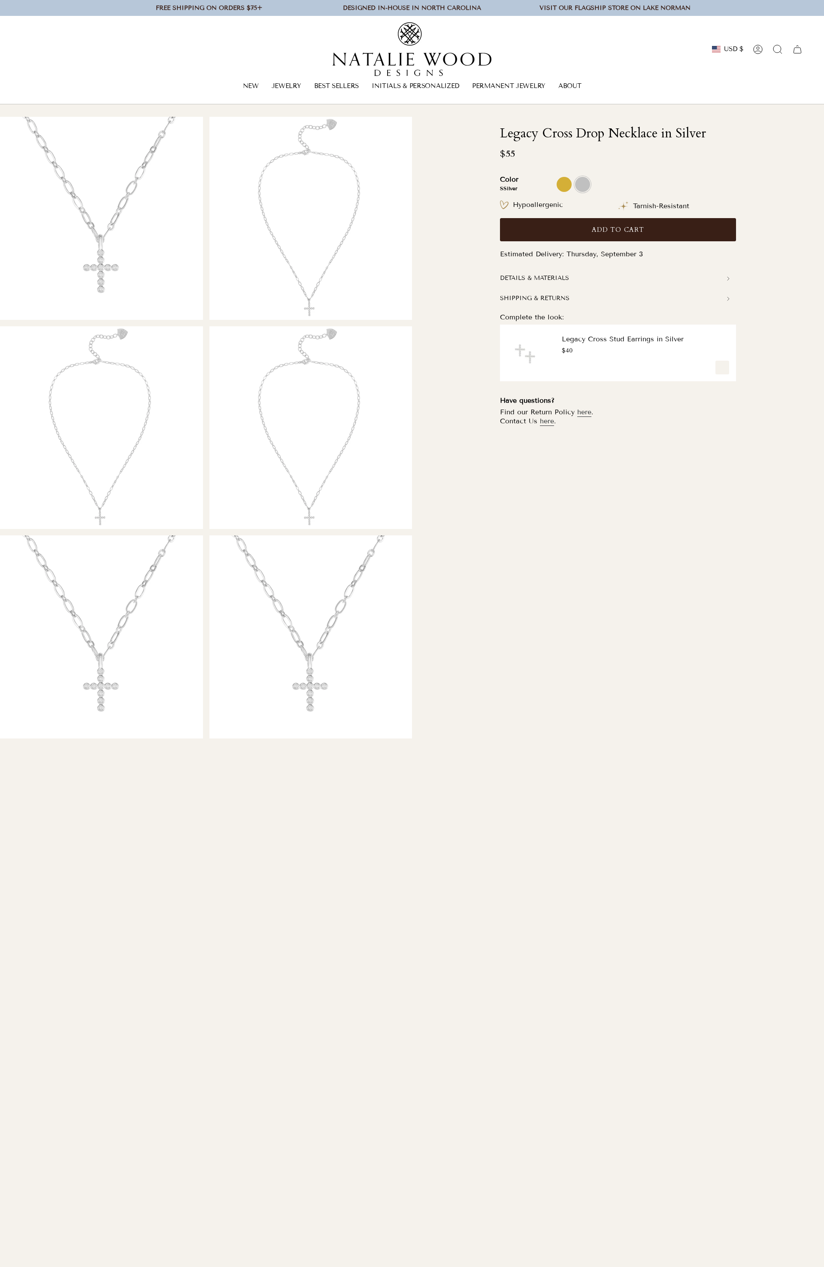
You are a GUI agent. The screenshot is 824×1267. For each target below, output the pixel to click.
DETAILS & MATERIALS (534, 278)
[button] (286, 86)
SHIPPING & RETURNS (535, 298)
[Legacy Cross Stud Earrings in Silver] (525, 353)
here (584, 412)
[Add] (722, 367)
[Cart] (797, 49)
